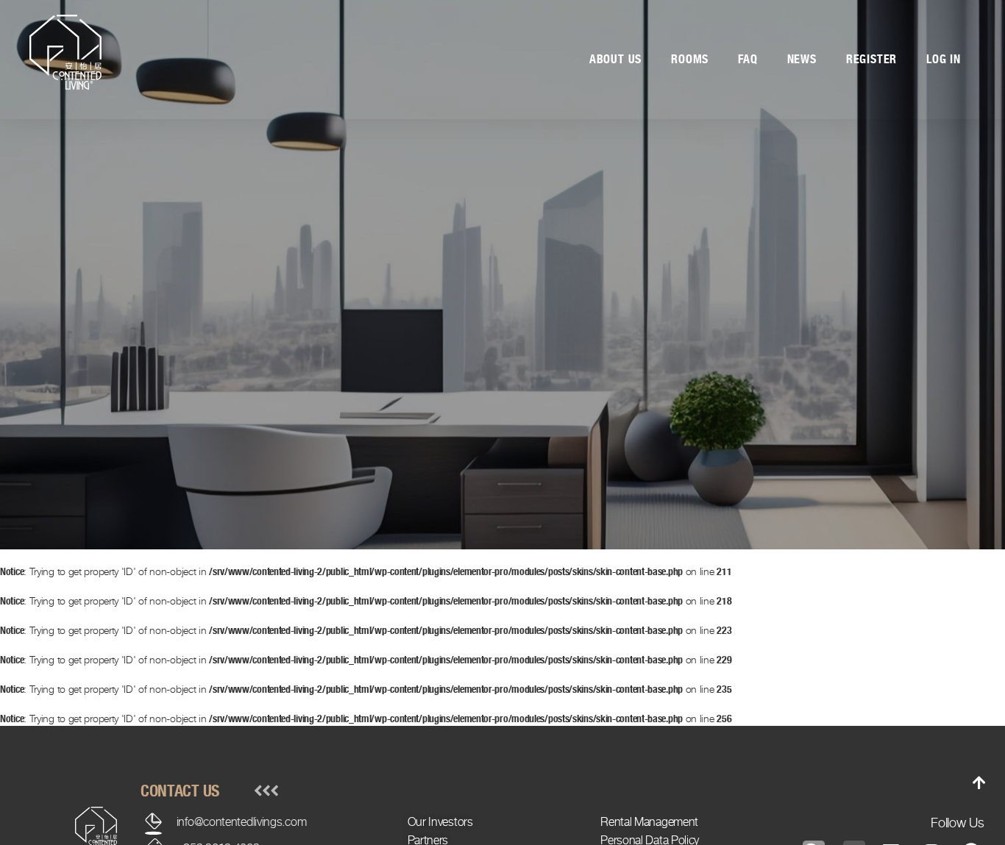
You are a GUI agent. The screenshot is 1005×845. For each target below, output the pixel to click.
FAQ (747, 59)
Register (871, 59)
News (802, 59)
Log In (943, 59)
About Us (615, 59)
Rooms (690, 59)
